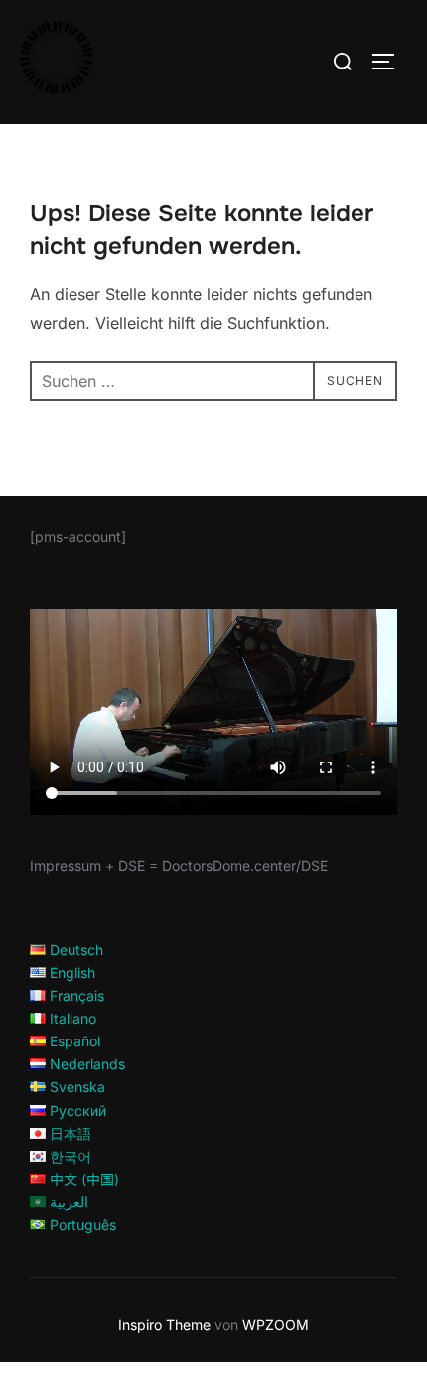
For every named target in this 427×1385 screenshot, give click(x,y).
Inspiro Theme (164, 1324)
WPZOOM (275, 1324)
